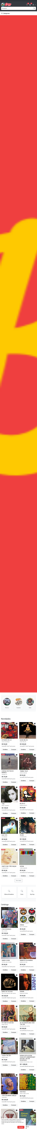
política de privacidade (9, 1123)
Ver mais (18, 880)
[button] (34, 5)
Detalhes (5, 749)
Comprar (13, 749)
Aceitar (21, 1127)
